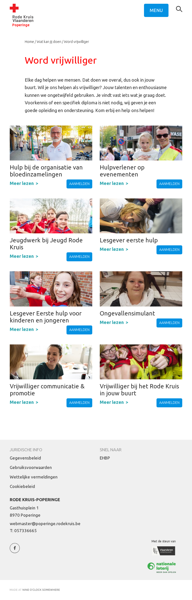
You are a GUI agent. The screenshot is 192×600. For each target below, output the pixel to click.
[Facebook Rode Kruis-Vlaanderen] (15, 551)
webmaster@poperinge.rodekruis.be (45, 523)
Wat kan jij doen (49, 42)
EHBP (105, 457)
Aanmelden (79, 184)
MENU (156, 10)
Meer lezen (22, 183)
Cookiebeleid (22, 486)
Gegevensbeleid (25, 457)
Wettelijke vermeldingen (34, 476)
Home (29, 42)
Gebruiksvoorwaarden (31, 467)
